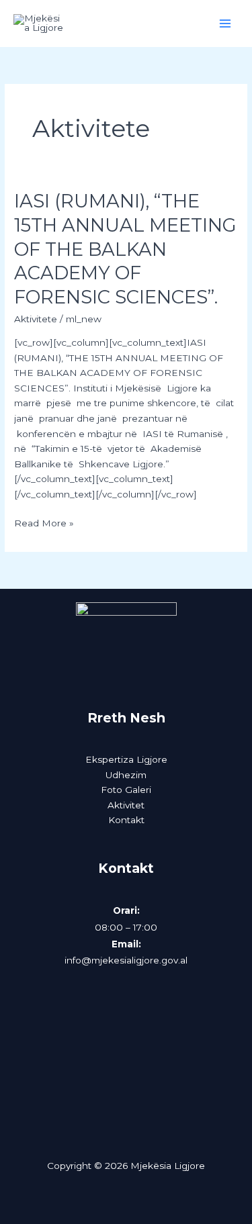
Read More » (44, 522)
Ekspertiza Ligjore (126, 759)
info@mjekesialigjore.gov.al (126, 960)
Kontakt (126, 819)
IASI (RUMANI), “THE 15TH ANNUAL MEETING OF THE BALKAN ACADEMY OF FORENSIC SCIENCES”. (125, 249)
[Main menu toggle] (225, 24)
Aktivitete (35, 319)
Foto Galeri (126, 789)
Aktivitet (126, 805)
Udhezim (126, 774)
